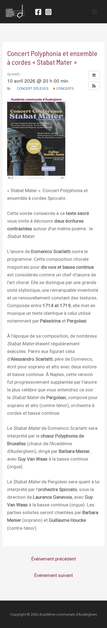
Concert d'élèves (33, 88)
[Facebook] (38, 12)
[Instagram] (48, 12)
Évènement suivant (53, 575)
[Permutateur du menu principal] (95, 12)
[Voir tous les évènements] (94, 75)
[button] (94, 86)
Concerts (64, 88)
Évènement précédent (53, 559)
